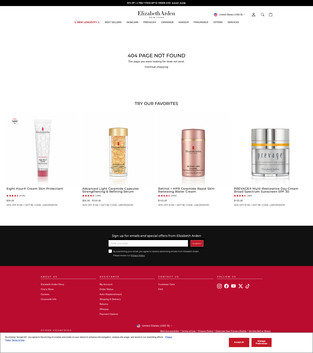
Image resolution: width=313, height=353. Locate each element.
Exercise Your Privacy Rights (231, 331)
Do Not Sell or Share (260, 331)
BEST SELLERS (113, 22)
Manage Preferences (261, 342)
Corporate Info (49, 299)
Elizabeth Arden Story (52, 284)
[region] (156, 3)
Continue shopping (156, 67)
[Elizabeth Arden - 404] (156, 14)
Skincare (132, 22)
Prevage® (149, 22)
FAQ (160, 289)
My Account (106, 284)
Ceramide (167, 22)
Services (233, 22)
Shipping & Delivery (110, 299)
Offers (218, 22)
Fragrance (201, 22)
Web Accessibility (169, 331)
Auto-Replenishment (111, 294)
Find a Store (47, 289)
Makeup (184, 22)
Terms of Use (188, 331)
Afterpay (104, 309)
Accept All (239, 342)
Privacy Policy (138, 255)
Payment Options (109, 314)
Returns (104, 304)
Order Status (106, 289)
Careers (45, 294)
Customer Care (166, 284)
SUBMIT (197, 243)
